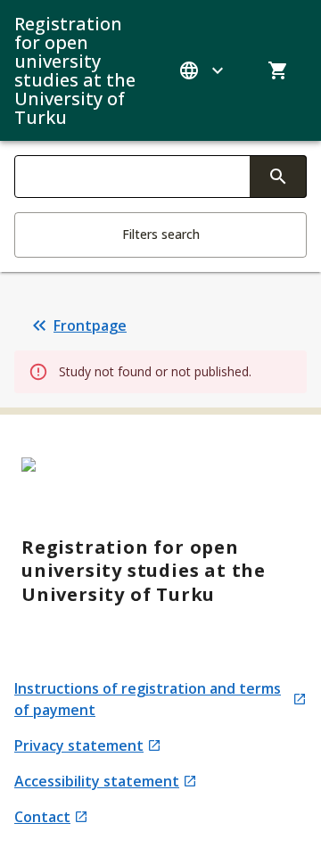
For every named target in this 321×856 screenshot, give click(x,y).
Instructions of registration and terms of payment (147, 699)
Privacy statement (80, 746)
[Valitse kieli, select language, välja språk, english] (203, 70)
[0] (278, 70)
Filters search (161, 234)
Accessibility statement (96, 781)
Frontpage (90, 325)
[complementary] (278, 176)
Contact (51, 817)
